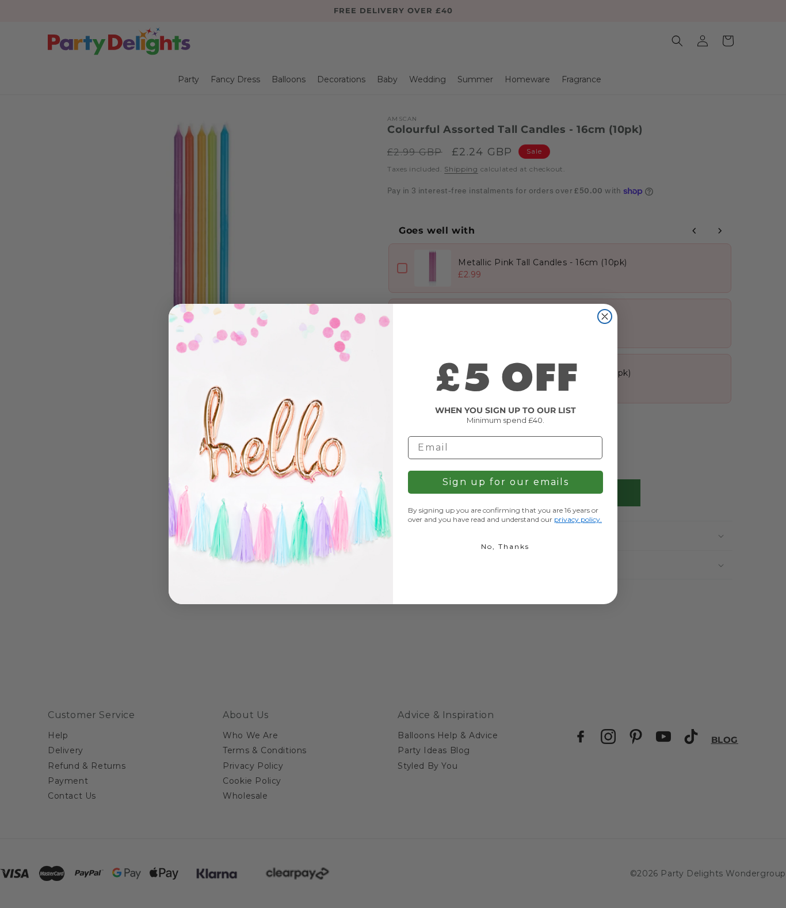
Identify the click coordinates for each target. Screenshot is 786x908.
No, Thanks (505, 546)
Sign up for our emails (505, 481)
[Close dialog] (605, 316)
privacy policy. (578, 519)
